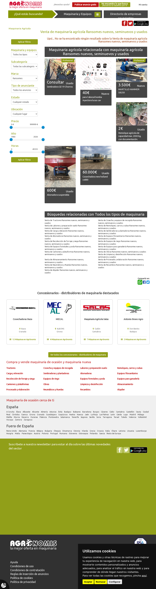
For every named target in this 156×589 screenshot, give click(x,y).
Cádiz (112, 412)
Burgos (96, 412)
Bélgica (40, 431)
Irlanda (85, 431)
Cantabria (120, 412)
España (12, 407)
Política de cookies (21, 577)
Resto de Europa (114, 433)
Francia (32, 431)
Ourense (34, 417)
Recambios (85, 389)
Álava (18, 412)
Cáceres (104, 412)
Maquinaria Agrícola (20, 28)
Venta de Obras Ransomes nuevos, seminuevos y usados (122, 252)
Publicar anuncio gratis (85, 4)
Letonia (122, 431)
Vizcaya (10, 420)
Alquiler (121, 389)
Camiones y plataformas (17, 384)
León (113, 415)
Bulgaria (48, 431)
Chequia (57, 431)
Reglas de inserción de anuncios (29, 573)
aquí (144, 575)
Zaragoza (28, 420)
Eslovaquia (84, 433)
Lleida (119, 415)
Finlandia (94, 433)
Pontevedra (54, 417)
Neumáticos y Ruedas (53, 389)
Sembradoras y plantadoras (56, 373)
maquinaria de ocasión (46, 362)
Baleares (77, 412)
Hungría (10, 433)
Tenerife (75, 417)
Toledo (124, 417)
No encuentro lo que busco (114, 4)
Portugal (54, 433)
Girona (32, 415)
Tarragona (107, 417)
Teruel (117, 417)
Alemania (23, 431)
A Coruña (10, 412)
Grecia (93, 431)
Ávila (60, 412)
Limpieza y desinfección (91, 384)
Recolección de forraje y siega (20, 378)
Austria (37, 433)
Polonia (45, 433)
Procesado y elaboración (18, 389)
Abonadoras (86, 373)
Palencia (43, 417)
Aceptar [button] (88, 581)
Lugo (126, 415)
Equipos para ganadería (128, 378)
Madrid (133, 415)
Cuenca (24, 415)
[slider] (11, 127)
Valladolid (142, 417)
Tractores (11, 368)
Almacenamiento (125, 384)
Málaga (141, 415)
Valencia (133, 417)
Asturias (53, 412)
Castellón (130, 412)
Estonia (77, 431)
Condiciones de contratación (27, 570)
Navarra (25, 417)
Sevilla (92, 417)
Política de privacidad (23, 581)
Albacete (27, 412)
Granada (41, 415)
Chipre (114, 431)
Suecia (102, 433)
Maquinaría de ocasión (22, 400)
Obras (46, 384)
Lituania (131, 431)
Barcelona (87, 412)
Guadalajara (51, 415)
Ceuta (139, 412)
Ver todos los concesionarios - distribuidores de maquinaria (78, 355)
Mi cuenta (143, 5)
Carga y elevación (14, 373)
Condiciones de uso (22, 566)
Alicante (36, 412)
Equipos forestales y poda (92, 378)
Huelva (72, 415)
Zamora (18, 420)
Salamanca (65, 417)
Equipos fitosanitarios (127, 373)
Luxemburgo (141, 431)
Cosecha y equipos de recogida (58, 368)
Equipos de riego (51, 378)
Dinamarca (67, 431)
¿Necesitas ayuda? (62, 4)
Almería (44, 412)
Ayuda (14, 562)
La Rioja (94, 415)
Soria (98, 417)
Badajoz (68, 412)
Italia (107, 431)
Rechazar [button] (101, 581)
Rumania (64, 433)
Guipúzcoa (63, 415)
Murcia (17, 417)
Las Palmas (104, 415)
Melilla (9, 417)
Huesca (80, 415)
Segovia (84, 417)
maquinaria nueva (78, 362)
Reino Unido (11, 431)
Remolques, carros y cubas (129, 368)
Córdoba (16, 415)
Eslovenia (73, 433)
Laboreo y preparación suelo (93, 368)
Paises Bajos (27, 433)
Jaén (87, 415)
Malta (17, 433)
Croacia (100, 431)
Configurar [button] (115, 581)
